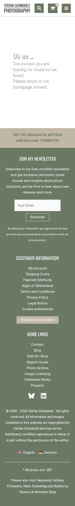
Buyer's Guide (37, 362)
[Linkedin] (42, 396)
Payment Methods (37, 280)
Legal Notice (37, 303)
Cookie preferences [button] (37, 309)
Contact (37, 344)
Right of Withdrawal (37, 286)
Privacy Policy (37, 297)
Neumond (44, 480)
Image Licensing (37, 374)
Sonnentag (39, 486)
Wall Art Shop (37, 356)
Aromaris (41, 492)
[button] (39, 8)
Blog (37, 350)
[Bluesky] (32, 396)
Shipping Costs (37, 274)
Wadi (26, 486)
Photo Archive (38, 368)
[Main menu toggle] (66, 8)
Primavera (14, 486)
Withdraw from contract (37, 320)
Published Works (38, 379)
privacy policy (37, 240)
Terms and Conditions (37, 291)
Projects (37, 385)
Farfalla (57, 480)
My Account (37, 268)
